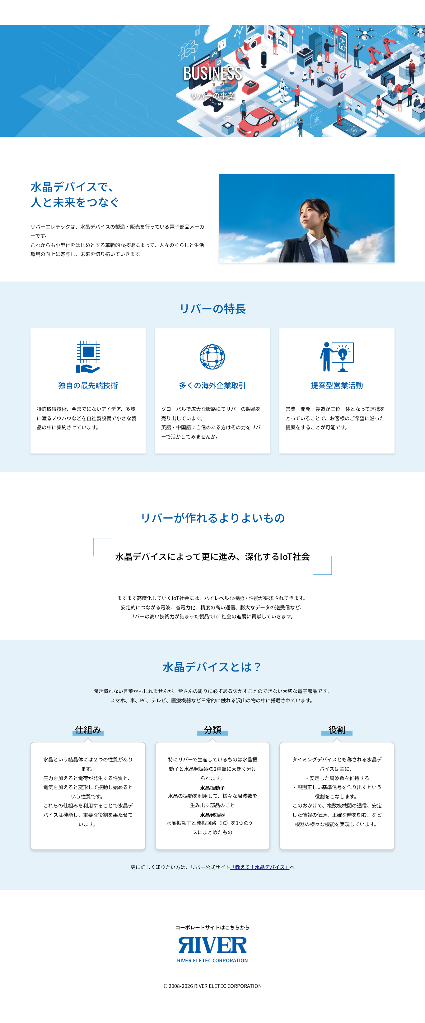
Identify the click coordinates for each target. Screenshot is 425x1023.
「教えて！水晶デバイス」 (260, 867)
